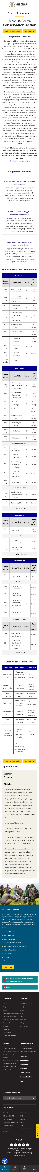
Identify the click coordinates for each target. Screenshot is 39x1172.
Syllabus (6, 1029)
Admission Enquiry (12, 31)
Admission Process (9, 1048)
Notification (37, 1131)
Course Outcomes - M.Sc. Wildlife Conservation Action (19, 979)
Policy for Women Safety (28, 1052)
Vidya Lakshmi (8, 1125)
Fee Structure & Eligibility (8, 1056)
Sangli (21, 1013)
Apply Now (29, 31)
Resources (6, 1129)
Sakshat (22, 1122)
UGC (5, 1132)
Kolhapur (22, 1023)
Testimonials (7, 1119)
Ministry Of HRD (8, 1116)
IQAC (21, 1125)
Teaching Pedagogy (9, 1016)
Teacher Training (25, 1129)
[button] (4, 1161)
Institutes (6, 1004)
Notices (6, 1026)
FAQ (8, 987)
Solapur (22, 1010)
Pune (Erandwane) (25, 1007)
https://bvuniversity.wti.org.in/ (19, 161)
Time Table (7, 1032)
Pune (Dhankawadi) (26, 1004)
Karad (21, 1016)
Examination (7, 1023)
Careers (22, 1119)
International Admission (11, 1052)
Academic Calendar (9, 1035)
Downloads (7, 1113)
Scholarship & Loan (9, 1063)
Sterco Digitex (19, 1155)
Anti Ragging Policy (26, 1048)
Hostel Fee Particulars (10, 1060)
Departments (7, 1007)
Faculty (5, 1010)
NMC (21, 1116)
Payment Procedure (9, 1066)
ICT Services (24, 1113)
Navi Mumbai (24, 1026)
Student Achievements (11, 1013)
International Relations (10, 1122)
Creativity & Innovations (11, 1020)
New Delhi (23, 1020)
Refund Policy (7, 1070)
